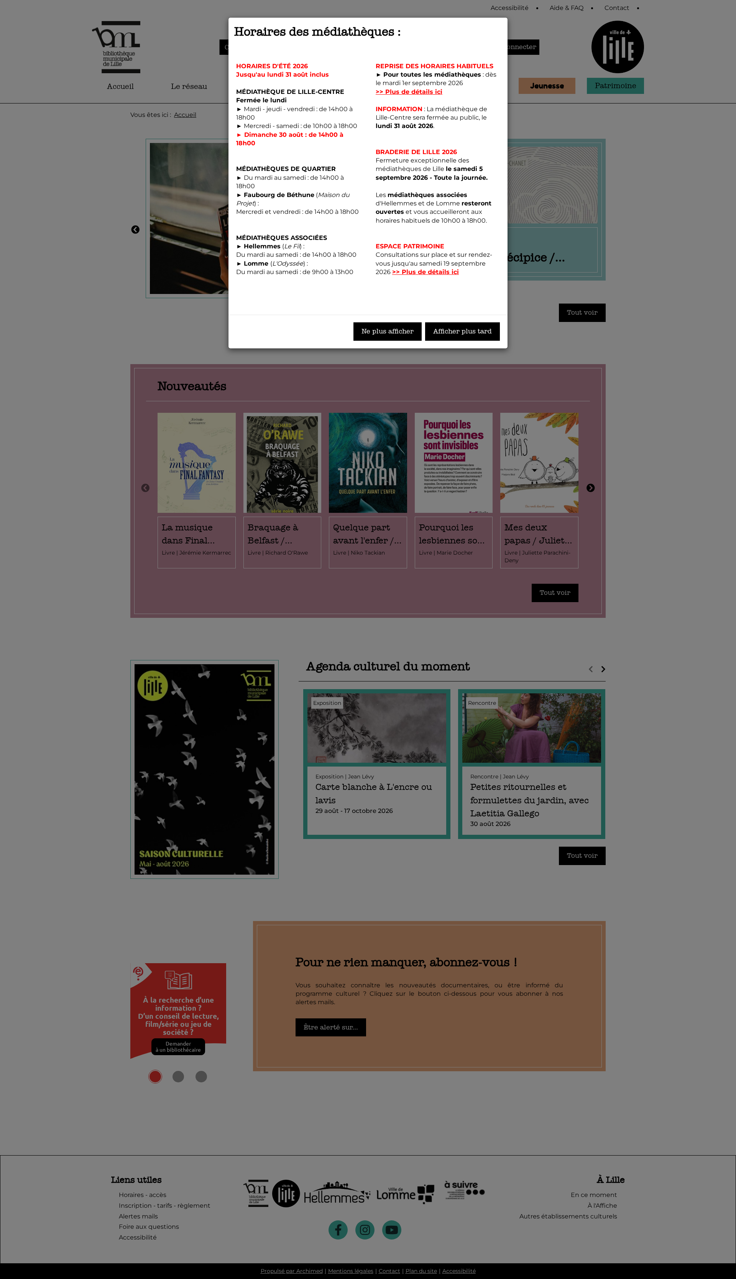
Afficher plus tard (462, 331)
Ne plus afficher (387, 331)
